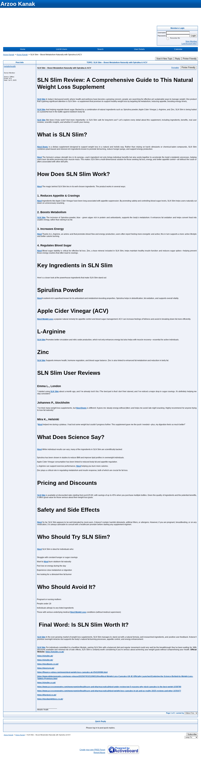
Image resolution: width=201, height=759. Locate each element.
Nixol (39, 157)
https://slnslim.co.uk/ (55, 652)
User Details (139, 49)
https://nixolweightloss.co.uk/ (50, 699)
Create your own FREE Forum (92, 750)
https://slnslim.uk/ (45, 656)
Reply (177, 58)
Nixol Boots (42, 147)
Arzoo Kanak (8, 55)
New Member (191, 41)
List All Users (61, 49)
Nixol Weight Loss (45, 319)
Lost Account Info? (189, 43)
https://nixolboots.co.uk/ (47, 664)
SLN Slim (41, 99)
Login (193, 35)
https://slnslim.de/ (45, 660)
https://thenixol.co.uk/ (46, 695)
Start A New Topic (164, 58)
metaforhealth (10, 66)
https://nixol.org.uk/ (45, 668)
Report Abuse (99, 752)
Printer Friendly (190, 58)
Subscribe (192, 734)
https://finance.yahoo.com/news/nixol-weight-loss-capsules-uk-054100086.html (72, 672)
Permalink (175, 67)
